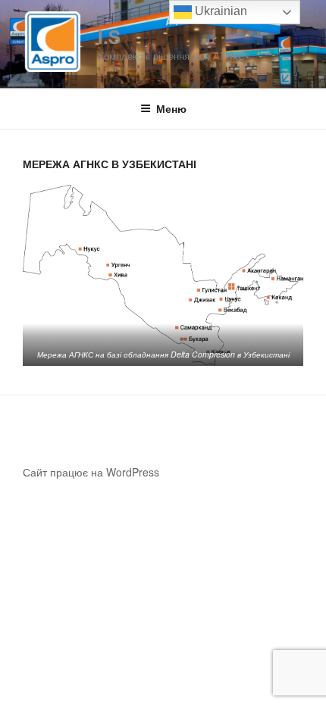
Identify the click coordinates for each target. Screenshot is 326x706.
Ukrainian (219, 11)
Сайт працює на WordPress (91, 472)
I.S (109, 36)
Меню (171, 108)
